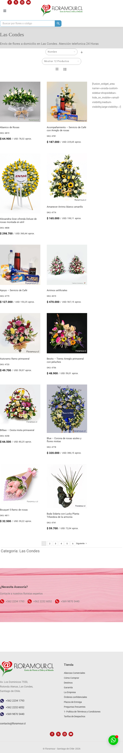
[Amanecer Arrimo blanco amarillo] (67, 155)
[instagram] (22, 2)
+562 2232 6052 (15, 707)
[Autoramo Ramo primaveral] (20, 315)
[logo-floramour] (62, 5)
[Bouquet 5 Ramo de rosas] (20, 466)
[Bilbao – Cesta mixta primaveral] (20, 386)
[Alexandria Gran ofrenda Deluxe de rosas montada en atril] (20, 155)
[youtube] (28, 2)
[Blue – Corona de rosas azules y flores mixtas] (67, 386)
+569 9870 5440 (15, 714)
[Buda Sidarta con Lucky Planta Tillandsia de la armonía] (67, 466)
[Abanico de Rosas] (20, 83)
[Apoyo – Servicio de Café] (20, 246)
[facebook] (9, 2)
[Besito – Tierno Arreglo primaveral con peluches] (67, 315)
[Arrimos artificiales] (67, 246)
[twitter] (16, 2)
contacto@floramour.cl (13, 723)
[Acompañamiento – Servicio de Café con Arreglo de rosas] (67, 83)
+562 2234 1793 (15, 700)
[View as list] (65, 69)
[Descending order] (81, 52)
